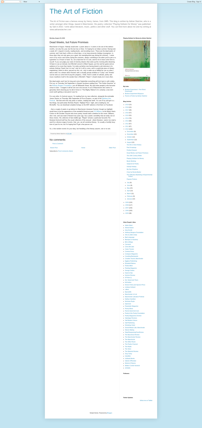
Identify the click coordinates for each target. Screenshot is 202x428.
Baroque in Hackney (131, 239)
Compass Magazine (131, 254)
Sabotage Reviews (131, 318)
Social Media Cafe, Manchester (135, 327)
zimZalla (127, 368)
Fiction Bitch (129, 266)
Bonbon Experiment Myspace (134, 93)
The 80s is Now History (134, 145)
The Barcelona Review (132, 335)
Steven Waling (129, 330)
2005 (127, 213)
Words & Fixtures (130, 363)
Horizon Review (130, 275)
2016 (127, 113)
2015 (127, 115)
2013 (127, 121)
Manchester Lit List (131, 294)
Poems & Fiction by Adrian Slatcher (136, 96)
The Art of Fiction (76, 11)
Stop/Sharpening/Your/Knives (134, 332)
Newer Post (54, 148)
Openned (128, 304)
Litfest (127, 289)
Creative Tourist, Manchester (134, 258)
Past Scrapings (131, 147)
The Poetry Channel (131, 344)
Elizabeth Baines (130, 263)
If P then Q (128, 277)
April (128, 191)
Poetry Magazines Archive (133, 316)
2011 (127, 126)
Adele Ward (128, 225)
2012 (127, 124)
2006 (127, 210)
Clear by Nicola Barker (134, 172)
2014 (127, 118)
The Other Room (130, 342)
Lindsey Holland (130, 287)
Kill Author (128, 282)
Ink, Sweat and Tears (131, 280)
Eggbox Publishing (131, 261)
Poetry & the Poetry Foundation (135, 313)
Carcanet (128, 244)
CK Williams (98, 111)
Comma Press (129, 251)
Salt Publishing (130, 323)
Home (83, 148)
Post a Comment (57, 143)
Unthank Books (130, 358)
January (129, 199)
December (130, 131)
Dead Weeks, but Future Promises (137, 153)
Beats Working (131, 161)
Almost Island (129, 228)
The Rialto (128, 346)
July (128, 182)
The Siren (128, 349)
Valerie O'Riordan (130, 361)
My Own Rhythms (132, 169)
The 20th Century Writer (134, 155)
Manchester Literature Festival (134, 297)
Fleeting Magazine (131, 268)
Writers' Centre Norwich (132, 365)
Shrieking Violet (130, 325)
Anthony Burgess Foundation (134, 232)
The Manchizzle (130, 339)
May (128, 188)
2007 (127, 208)
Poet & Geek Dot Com (132, 311)
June (128, 185)
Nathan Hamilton (130, 299)
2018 (127, 107)
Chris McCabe (129, 247)
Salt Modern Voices (131, 320)
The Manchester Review (132, 337)
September (130, 139)
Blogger (109, 413)
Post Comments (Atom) (65, 151)
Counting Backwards (131, 256)
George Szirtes (129, 270)
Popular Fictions (132, 179)
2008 (127, 205)
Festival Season (132, 150)
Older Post (112, 148)
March (129, 193)
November (130, 134)
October (129, 137)
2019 (127, 104)
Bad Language (129, 237)
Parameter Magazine (131, 306)
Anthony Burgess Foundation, (62, 85)
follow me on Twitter (146, 400)
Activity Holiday (131, 166)
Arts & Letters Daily (131, 235)
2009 (127, 202)
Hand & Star (129, 273)
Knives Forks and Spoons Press (135, 285)
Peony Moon (129, 308)
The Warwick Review (131, 351)
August (129, 142)
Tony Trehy (128, 354)
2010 (127, 129)
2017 (127, 110)
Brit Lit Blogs (129, 242)
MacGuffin (128, 292)
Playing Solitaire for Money (135, 158)
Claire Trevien (129, 249)
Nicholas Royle (130, 301)
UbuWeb (128, 356)
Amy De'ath (128, 230)
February (130, 196)
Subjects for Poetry (133, 164)
